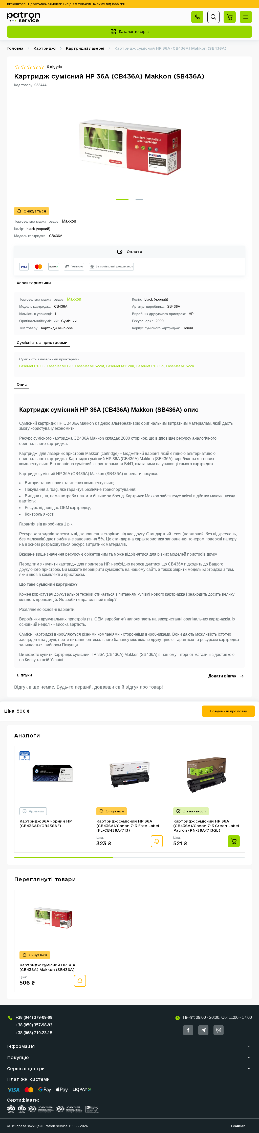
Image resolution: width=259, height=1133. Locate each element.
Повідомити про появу (228, 711)
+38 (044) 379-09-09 (34, 1017)
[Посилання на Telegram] (203, 1030)
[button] (122, 199)
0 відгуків (54, 67)
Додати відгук (222, 676)
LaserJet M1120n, (120, 366)
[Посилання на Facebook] (188, 1030)
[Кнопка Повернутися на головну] (23, 17)
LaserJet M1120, (60, 366)
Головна (15, 48)
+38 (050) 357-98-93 (34, 1025)
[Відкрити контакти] (197, 17)
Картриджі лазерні (85, 48)
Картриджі (44, 48)
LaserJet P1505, (32, 366)
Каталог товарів (134, 31)
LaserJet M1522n (180, 366)
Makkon (69, 221)
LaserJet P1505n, (150, 366)
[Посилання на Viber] (218, 1030)
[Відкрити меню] (246, 17)
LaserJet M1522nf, (90, 366)
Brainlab (238, 1126)
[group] (129, 147)
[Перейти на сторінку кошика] (230, 17)
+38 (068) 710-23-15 (34, 1033)
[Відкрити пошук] (213, 17)
